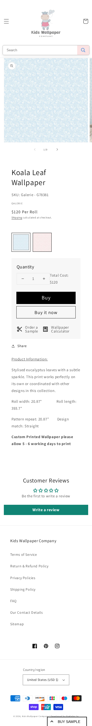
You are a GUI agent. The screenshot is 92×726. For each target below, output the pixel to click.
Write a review (45, 509)
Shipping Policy (23, 589)
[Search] (83, 50)
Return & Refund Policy (29, 566)
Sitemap (17, 624)
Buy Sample (69, 722)
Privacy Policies (23, 578)
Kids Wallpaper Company (35, 716)
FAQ (13, 601)
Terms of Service (23, 554)
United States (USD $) (42, 680)
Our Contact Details (26, 612)
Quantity (25, 267)
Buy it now (45, 312)
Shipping (17, 217)
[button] (6, 21)
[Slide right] (57, 149)
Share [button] (22, 346)
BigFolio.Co (72, 716)
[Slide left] (34, 149)
